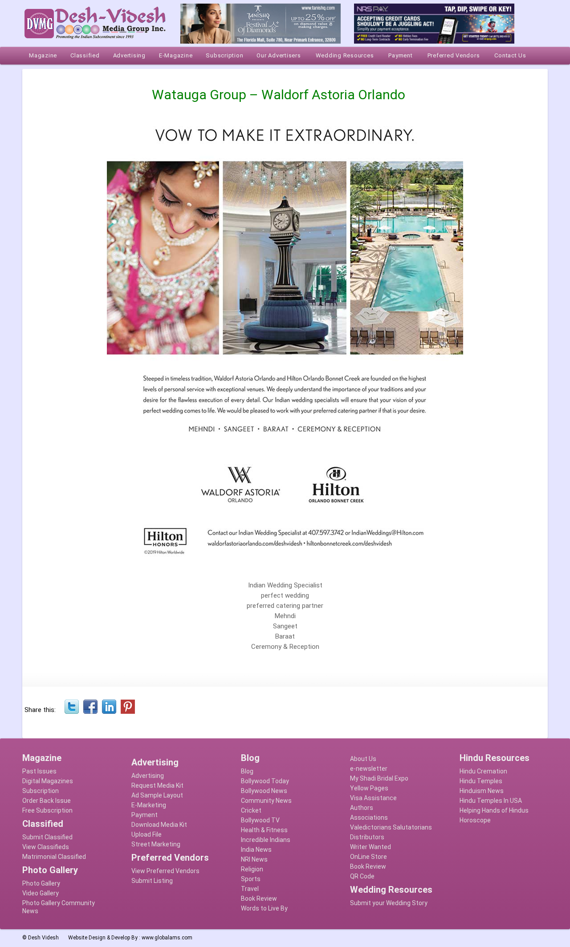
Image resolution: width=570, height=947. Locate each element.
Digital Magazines (47, 781)
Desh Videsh (43, 938)
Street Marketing (155, 844)
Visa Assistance (373, 797)
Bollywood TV (260, 820)
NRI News (254, 859)
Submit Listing (152, 880)
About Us (363, 758)
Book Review (259, 898)
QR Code (362, 876)
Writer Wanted (370, 846)
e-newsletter (368, 768)
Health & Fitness (264, 830)
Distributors (367, 837)
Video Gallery (40, 893)
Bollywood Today (265, 781)
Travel (250, 888)
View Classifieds (45, 846)
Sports (251, 878)
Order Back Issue (46, 800)
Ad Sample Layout (157, 795)
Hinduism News (482, 790)
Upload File (146, 834)
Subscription (40, 790)
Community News (266, 800)
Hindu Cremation (483, 771)
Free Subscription (47, 810)
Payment (144, 814)
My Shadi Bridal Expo (379, 778)
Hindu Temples (481, 781)
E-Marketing (148, 805)
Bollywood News (264, 790)
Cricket (251, 810)
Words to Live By (264, 908)
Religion (252, 869)
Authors (361, 807)
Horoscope (475, 820)
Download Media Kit (159, 824)
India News (256, 849)
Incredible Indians (265, 839)
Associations (369, 817)
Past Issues (39, 771)
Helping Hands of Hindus (494, 810)
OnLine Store (368, 856)
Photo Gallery (41, 883)
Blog (247, 771)
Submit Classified (47, 837)
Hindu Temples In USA (491, 800)
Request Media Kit (157, 785)
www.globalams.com (167, 938)
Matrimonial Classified (54, 856)
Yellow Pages (369, 788)
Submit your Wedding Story (389, 903)
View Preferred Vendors (165, 870)
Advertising (147, 775)
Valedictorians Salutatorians (391, 827)
